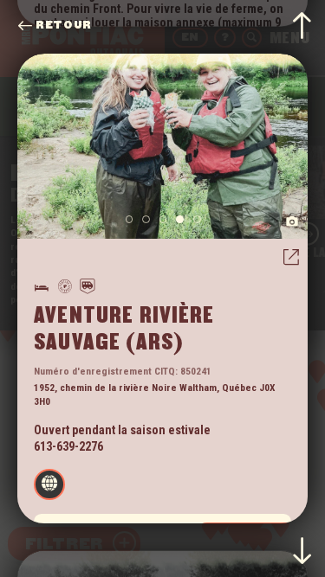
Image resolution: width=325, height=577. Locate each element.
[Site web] (49, 484)
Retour (63, 25)
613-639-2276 (68, 446)
